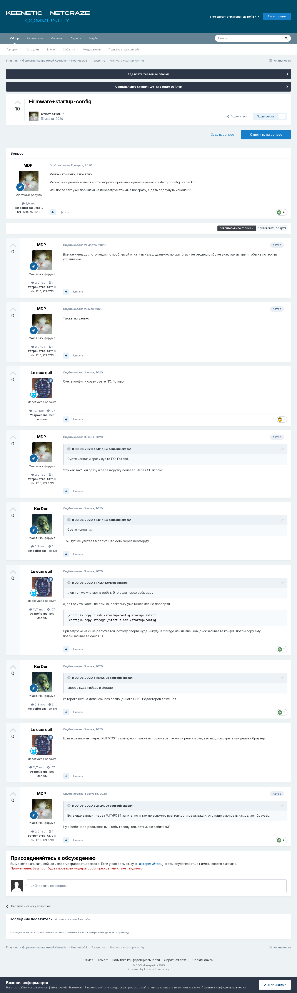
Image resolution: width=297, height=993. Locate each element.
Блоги (51, 49)
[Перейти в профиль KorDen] (42, 524)
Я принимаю (276, 985)
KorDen (41, 508)
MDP (59, 114)
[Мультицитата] (53, 212)
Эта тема (269, 38)
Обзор (14, 38)
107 (52, 410)
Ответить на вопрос (266, 134)
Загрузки (32, 49)
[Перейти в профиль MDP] (33, 116)
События (69, 49)
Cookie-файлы (203, 960)
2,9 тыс (30, 203)
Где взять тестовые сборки (148, 74)
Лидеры (76, 38)
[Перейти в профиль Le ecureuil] (42, 388)
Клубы (93, 38)
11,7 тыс (38, 410)
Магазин (57, 38)
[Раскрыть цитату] (69, 449)
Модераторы (92, 49)
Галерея (12, 49)
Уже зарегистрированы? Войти (234, 16)
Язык (87, 960)
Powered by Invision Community (148, 969)
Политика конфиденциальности (136, 960)
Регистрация (277, 16)
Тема (101, 960)
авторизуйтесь (150, 864)
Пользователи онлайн (124, 49)
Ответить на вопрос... (51, 886)
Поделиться (238, 116)
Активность (35, 38)
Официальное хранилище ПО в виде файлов (148, 86)
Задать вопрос (222, 134)
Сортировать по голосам (237, 228)
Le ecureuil (41, 372)
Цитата (65, 212)
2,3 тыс (39, 546)
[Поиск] (286, 38)
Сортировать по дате (272, 228)
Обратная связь (176, 960)
